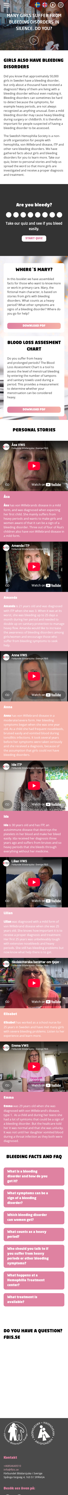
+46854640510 (12, 1465)
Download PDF (34, 325)
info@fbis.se (11, 1469)
